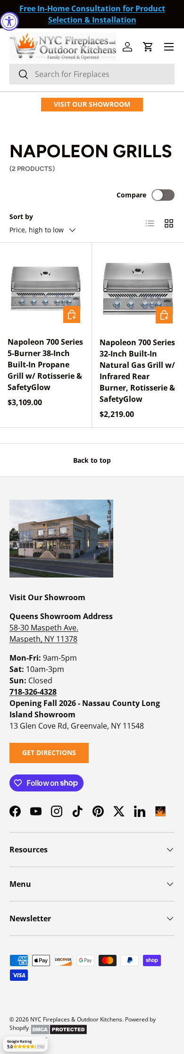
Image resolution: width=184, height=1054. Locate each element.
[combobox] (92, 74)
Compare (131, 194)
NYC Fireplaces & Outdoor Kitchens (76, 1019)
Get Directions (49, 752)
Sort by (21, 216)
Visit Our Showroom (92, 104)
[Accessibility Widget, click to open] (9, 21)
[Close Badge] (46, 1038)
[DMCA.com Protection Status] (58, 1028)
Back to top (92, 460)
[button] (148, 46)
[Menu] (169, 46)
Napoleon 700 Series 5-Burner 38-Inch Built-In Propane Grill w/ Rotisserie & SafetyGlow (45, 364)
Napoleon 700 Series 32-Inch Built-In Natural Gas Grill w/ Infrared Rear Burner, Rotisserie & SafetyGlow (137, 370)
